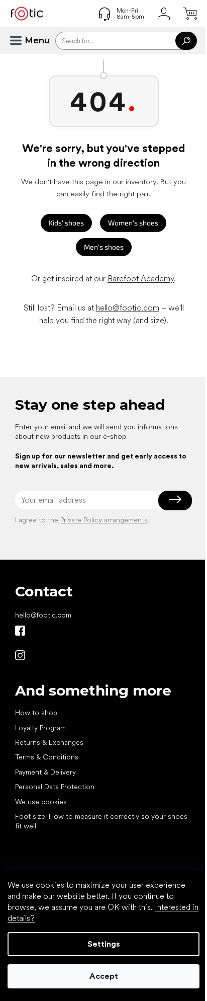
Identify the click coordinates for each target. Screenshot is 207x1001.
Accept (103, 976)
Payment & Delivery (45, 772)
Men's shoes (104, 247)
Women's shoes (133, 222)
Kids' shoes (66, 222)
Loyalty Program (40, 728)
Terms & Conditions (46, 757)
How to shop (36, 713)
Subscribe (175, 500)
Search (186, 41)
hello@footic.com (127, 308)
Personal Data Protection (54, 787)
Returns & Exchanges (49, 742)
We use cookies (41, 802)
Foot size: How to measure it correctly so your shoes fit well (101, 821)
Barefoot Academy (141, 278)
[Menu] (20, 41)
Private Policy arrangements (104, 520)
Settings (103, 944)
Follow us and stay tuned (20, 631)
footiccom (20, 655)
